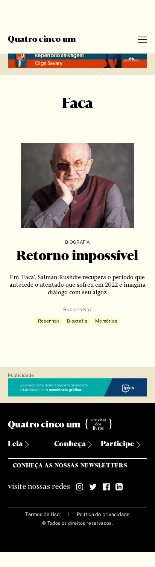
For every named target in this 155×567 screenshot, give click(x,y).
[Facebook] (106, 487)
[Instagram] (80, 487)
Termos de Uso (42, 514)
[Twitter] (93, 487)
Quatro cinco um (42, 39)
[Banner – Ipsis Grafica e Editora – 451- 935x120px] (77, 387)
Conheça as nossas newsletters (70, 466)
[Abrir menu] (142, 40)
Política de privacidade (103, 514)
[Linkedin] (119, 487)
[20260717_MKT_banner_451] (77, 60)
